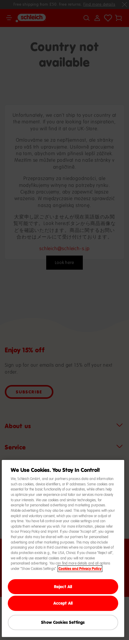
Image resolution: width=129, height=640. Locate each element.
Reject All (63, 586)
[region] (63, 548)
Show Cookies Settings (63, 622)
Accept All (63, 603)
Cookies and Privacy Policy (79, 568)
